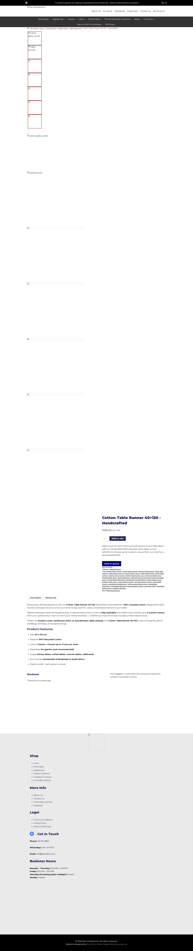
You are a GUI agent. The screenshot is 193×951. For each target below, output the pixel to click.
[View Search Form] (166, 3)
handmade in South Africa (136, 580)
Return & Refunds (42, 826)
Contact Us (145, 11)
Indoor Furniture (42, 773)
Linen (36, 763)
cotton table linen (147, 573)
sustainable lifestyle (118, 586)
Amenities (39, 767)
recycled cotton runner (143, 582)
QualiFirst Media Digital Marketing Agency (107, 944)
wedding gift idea (119, 588)
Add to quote (111, 563)
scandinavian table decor (117, 584)
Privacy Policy (40, 823)
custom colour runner (116, 576)
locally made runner (153, 580)
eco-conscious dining (149, 576)
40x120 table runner (129, 571)
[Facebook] (26, 3)
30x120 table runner (114, 571)
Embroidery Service (43, 802)
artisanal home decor (146, 571)
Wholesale (119, 11)
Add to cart (117, 538)
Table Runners (115, 569)
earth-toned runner (132, 576)
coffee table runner (115, 573)
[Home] (28, 28)
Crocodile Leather (42, 780)
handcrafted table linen (116, 580)
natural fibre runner (125, 582)
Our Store (107, 11)
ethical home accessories (141, 578)
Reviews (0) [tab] (50, 598)
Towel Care (132, 11)
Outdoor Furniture (43, 777)
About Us (96, 11)
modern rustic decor (110, 582)
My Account (159, 11)
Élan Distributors (113, 591)
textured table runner (135, 586)
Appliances (39, 770)
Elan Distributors (124, 578)
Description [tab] (35, 598)
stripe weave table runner (138, 584)
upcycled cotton (150, 586)
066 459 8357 (48, 847)
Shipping (38, 805)
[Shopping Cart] (162, 3)
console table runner (132, 573)
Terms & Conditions (43, 820)
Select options (35, 730)
